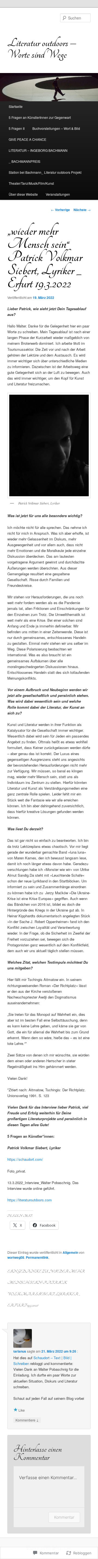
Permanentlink (37, 1257)
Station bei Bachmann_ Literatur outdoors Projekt (45, 172)
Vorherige (60, 209)
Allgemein (70, 1252)
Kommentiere (27, 1419)
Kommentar (64, 1517)
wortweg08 (15, 1257)
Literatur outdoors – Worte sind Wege (41, 48)
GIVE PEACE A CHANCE (27, 139)
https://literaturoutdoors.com (29, 1199)
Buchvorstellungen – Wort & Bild (56, 128)
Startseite (16, 106)
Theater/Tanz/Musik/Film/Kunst (31, 183)
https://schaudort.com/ (25, 1159)
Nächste (82, 209)
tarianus (19, 1351)
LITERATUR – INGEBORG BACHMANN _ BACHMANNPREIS (38, 156)
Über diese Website (23, 194)
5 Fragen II (16, 128)
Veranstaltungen (58, 194)
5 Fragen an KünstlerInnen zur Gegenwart (40, 117)
